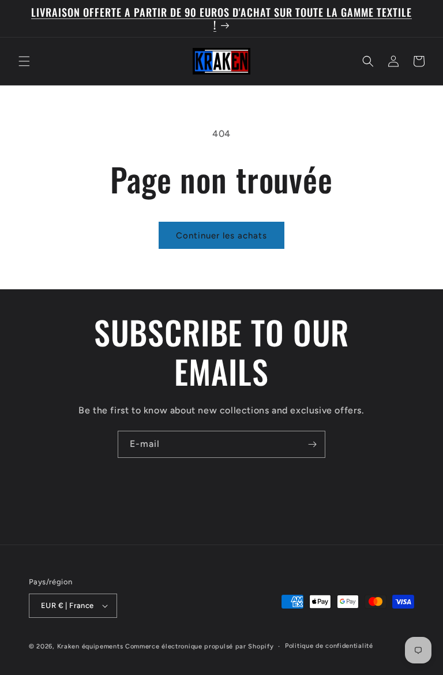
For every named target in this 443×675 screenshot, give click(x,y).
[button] (24, 61)
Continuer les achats (221, 235)
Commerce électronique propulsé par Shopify (199, 646)
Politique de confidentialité (329, 646)
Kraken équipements (90, 646)
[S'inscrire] (312, 444)
